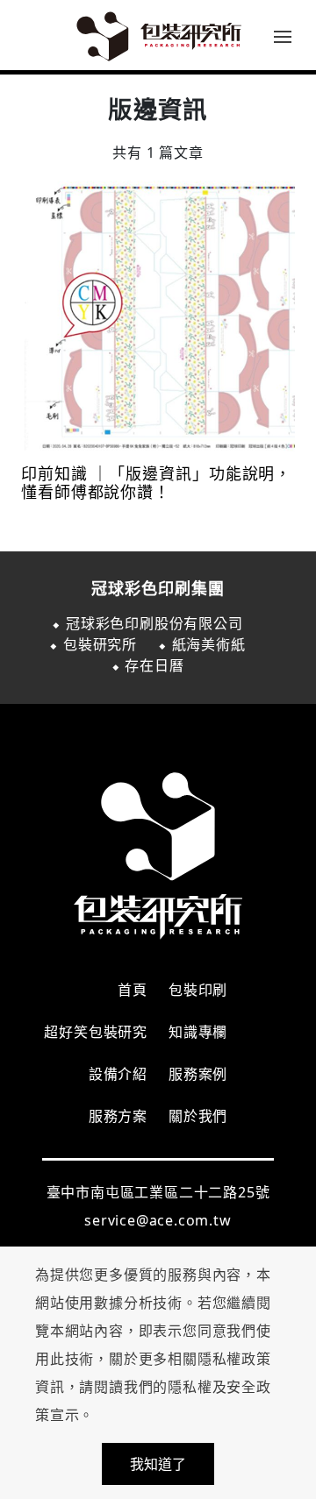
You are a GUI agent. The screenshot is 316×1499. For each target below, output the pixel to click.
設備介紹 (118, 1073)
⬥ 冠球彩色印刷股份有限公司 (147, 623)
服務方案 (118, 1116)
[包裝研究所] (158, 35)
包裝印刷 (198, 989)
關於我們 (198, 1116)
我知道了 (158, 1464)
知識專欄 (198, 1031)
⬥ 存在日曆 (147, 665)
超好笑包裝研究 (95, 1031)
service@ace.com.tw (157, 1220)
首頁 (132, 989)
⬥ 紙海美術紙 (202, 644)
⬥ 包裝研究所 (93, 644)
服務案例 (198, 1073)
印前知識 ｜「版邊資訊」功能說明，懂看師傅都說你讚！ (156, 483)
